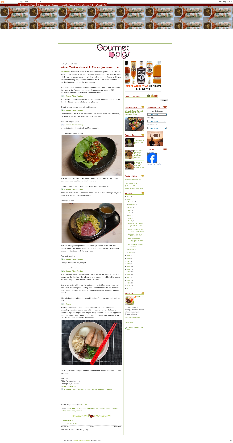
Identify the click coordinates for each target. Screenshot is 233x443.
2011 (128, 277)
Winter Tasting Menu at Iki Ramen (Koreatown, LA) (90, 67)
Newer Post (65, 426)
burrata (75, 408)
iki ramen (82, 408)
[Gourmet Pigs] (152, 162)
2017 (128, 261)
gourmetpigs (140, 296)
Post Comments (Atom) (79, 430)
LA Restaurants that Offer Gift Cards (135, 245)
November (131, 202)
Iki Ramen (65, 72)
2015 (128, 266)
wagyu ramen (77, 411)
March (130, 221)
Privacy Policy (129, 322)
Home (22, 5)
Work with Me (101, 5)
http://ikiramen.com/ (68, 386)
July (129, 210)
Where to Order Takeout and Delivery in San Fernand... (135, 225)
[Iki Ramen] (66, 304)
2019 (128, 255)
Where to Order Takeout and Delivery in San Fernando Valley (134, 112)
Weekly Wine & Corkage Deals (134, 188)
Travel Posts (30, 5)
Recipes (55, 5)
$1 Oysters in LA (44, 5)
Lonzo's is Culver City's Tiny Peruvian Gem (135, 234)
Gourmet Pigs (151, 152)
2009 (128, 283)
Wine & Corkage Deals (86, 5)
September (131, 204)
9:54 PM (84, 404)
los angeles (100, 408)
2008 (128, 285)
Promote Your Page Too (154, 164)
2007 (128, 288)
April (129, 218)
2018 (128, 258)
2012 (128, 274)
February (131, 249)
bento (69, 408)
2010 (128, 280)
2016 (128, 264)
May (129, 215)
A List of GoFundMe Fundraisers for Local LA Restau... (135, 240)
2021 (128, 196)
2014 (128, 269)
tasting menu (66, 411)
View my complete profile (132, 317)
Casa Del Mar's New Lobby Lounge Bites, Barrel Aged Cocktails (138, 154)
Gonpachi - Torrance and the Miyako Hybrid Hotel (139, 141)
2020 (128, 199)
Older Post (117, 426)
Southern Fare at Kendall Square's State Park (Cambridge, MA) (139, 164)
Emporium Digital (96, 440)
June (129, 212)
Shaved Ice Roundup (67, 5)
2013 (128, 272)
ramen (108, 408)
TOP (230, 440)
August (130, 207)
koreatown (91, 408)
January (130, 252)
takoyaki (115, 408)
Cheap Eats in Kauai (131, 183)
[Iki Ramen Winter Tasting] (72, 96)
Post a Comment (72, 423)
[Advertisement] (116, 25)
